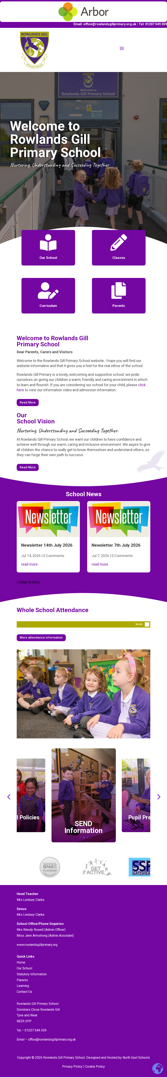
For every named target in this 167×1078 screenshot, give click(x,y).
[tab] (80, 837)
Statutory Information (32, 974)
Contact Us (24, 992)
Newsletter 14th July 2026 (47, 545)
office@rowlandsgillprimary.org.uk (52, 1039)
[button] (8, 796)
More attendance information (41, 637)
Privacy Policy (72, 1066)
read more (29, 564)
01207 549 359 (35, 1030)
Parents (22, 980)
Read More (28, 402)
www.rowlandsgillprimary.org (37, 945)
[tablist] (83, 838)
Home (21, 962)
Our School (24, 968)
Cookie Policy (95, 1066)
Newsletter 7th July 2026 (116, 545)
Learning (23, 986)
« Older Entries (28, 582)
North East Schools (136, 1057)
